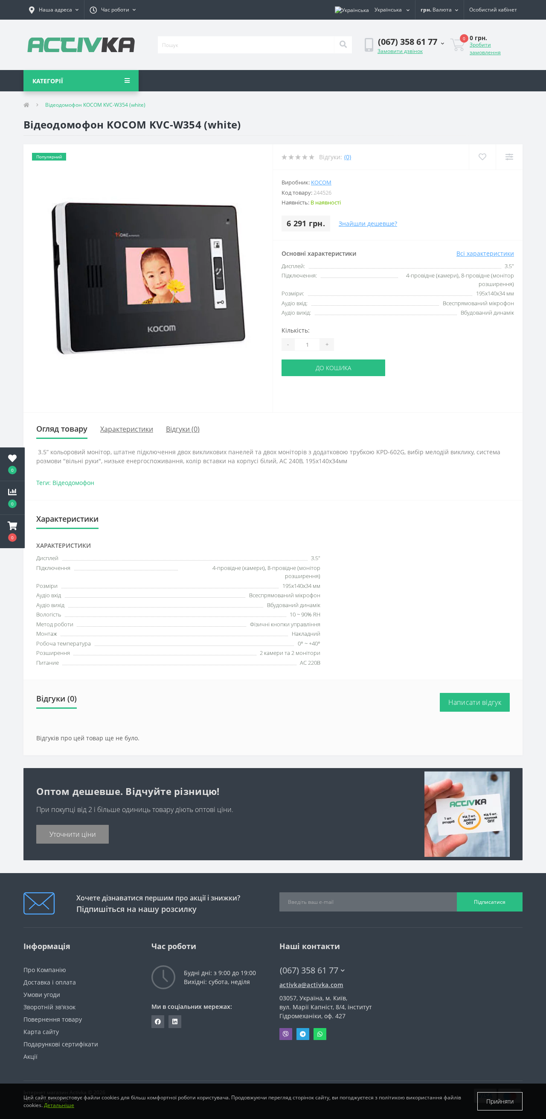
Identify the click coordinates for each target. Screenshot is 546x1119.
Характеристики (126, 429)
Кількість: (296, 330)
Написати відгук (475, 702)
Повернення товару (52, 1019)
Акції (30, 1056)
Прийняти (500, 1101)
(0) (347, 157)
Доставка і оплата (49, 982)
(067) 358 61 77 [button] (309, 970)
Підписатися (489, 902)
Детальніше (59, 1105)
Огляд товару (61, 429)
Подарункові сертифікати (60, 1044)
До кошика (333, 368)
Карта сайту (41, 1032)
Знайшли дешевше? (368, 223)
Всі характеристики (485, 253)
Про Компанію (44, 970)
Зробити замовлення (485, 48)
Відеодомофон (73, 483)
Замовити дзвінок (400, 51)
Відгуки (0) (183, 429)
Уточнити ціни (72, 834)
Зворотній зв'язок (49, 1007)
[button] (53, 10)
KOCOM (321, 182)
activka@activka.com (311, 985)
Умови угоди (41, 994)
